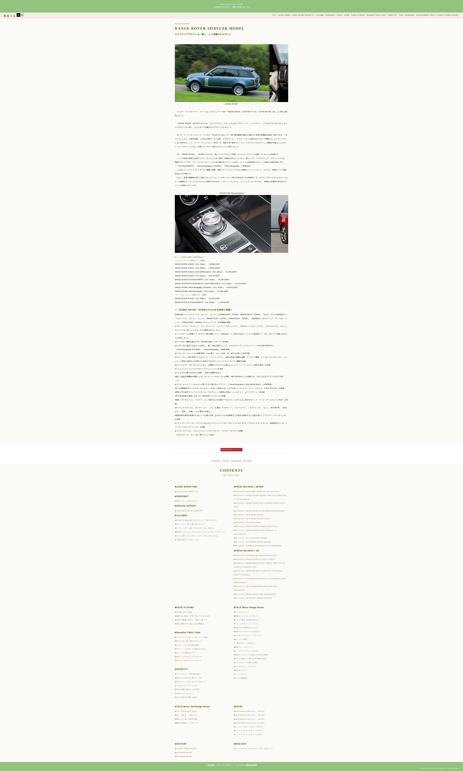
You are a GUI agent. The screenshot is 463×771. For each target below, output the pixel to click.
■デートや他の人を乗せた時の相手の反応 (250, 658)
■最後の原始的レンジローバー (187, 723)
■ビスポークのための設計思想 (187, 645)
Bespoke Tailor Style (376, 15)
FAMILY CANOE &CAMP (448, 15)
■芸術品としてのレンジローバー (247, 616)
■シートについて (240, 674)
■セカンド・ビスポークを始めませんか (190, 649)
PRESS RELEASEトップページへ (231, 449)
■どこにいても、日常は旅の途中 (188, 674)
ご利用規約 (210, 765)
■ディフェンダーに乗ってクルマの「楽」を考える (195, 528)
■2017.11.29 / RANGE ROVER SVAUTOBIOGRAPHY (255, 594)
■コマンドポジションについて (246, 623)
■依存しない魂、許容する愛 (186, 719)
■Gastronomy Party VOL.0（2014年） (250, 723)
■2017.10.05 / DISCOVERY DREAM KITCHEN (253, 598)
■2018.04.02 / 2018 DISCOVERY (247, 522)
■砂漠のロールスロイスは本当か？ (247, 631)
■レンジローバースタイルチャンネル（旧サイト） (254, 748)
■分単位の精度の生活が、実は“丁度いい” (191, 620)
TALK (401, 15)
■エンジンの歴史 (240, 639)
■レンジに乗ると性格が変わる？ (247, 620)
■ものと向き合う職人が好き (186, 697)
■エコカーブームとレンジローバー (247, 635)
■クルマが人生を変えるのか (186, 711)
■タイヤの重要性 (240, 678)
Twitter (225, 461)
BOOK (346, 15)
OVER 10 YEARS (358, 15)
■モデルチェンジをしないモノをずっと (190, 681)
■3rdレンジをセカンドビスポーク (188, 660)
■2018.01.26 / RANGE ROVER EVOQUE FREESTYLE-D (256, 526)
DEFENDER (410, 15)
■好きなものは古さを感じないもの (188, 678)
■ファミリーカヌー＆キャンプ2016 (248, 734)
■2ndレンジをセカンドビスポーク (188, 656)
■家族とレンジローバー (243, 647)
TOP (274, 15)
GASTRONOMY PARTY (426, 15)
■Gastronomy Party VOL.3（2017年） (250, 711)
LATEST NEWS (284, 15)
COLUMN (320, 15)
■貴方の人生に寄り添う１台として (188, 641)
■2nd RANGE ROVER (183, 752)
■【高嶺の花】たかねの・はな (187, 539)
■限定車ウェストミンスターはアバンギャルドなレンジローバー (200, 532)
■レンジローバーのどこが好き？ (247, 651)
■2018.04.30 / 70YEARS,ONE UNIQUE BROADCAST (255, 555)
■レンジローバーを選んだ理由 (246, 662)
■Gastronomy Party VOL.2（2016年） (250, 715)
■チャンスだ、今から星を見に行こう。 (190, 524)
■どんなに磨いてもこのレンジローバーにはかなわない (196, 536)
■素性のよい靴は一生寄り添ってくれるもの (192, 616)
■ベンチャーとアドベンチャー (187, 685)
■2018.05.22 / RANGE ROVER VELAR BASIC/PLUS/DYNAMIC (259, 511)
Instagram (236, 461)
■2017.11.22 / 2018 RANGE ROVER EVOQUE (252, 542)
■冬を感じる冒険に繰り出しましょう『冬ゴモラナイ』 (196, 520)
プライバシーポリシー (225, 765)
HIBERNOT (330, 15)
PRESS (340, 15)
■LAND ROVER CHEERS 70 (186, 491)
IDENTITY (392, 15)
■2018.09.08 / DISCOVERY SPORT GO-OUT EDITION (256, 491)
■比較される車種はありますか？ (247, 627)
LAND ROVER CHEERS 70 (303, 15)
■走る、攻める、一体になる (186, 715)
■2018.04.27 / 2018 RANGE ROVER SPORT (252, 518)
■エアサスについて (241, 612)
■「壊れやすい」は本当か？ (245, 643)
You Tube (247, 461)
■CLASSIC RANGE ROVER (185, 748)
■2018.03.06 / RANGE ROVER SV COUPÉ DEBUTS (254, 559)
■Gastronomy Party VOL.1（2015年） (250, 719)
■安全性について (240, 670)
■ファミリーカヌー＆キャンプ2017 (248, 730)
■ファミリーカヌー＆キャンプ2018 (248, 727)
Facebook (215, 461)
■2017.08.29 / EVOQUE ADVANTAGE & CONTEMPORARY (258, 546)
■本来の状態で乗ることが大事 (187, 689)
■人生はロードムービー (184, 693)
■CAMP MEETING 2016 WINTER (188, 511)
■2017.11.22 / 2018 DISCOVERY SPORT (250, 538)
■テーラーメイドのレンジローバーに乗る (191, 637)
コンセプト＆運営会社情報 (246, 765)
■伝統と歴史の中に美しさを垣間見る (189, 623)
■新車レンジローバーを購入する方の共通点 (251, 655)
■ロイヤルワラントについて (245, 666)
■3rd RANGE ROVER (183, 756)
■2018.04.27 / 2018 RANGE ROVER (248, 515)
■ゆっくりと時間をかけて (185, 653)
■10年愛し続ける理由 (183, 612)
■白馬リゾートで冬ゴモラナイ (187, 501)
